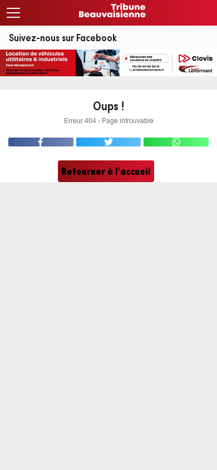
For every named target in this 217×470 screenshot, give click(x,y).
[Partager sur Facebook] (40, 142)
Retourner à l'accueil (106, 171)
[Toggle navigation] (13, 13)
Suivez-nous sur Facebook (63, 37)
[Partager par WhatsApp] (176, 142)
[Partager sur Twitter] (108, 142)
